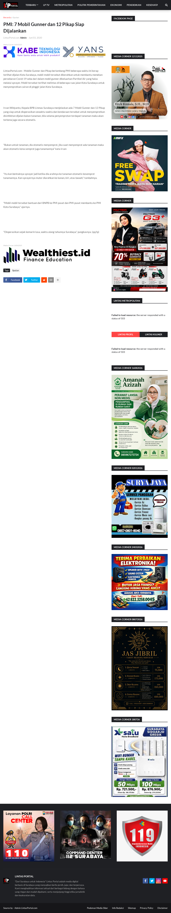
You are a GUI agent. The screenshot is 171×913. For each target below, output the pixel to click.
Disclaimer (162, 908)
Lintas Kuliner (153, 334)
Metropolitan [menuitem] (63, 5)
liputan (16, 17)
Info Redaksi (118, 908)
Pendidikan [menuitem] (134, 5)
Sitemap (132, 908)
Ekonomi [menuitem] (116, 5)
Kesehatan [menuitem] (153, 5)
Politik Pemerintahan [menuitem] (91, 5)
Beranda (7, 17)
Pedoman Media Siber (97, 908)
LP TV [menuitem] (46, 5)
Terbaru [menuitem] (31, 5)
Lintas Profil (125, 334)
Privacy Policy (146, 908)
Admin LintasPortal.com (26, 908)
